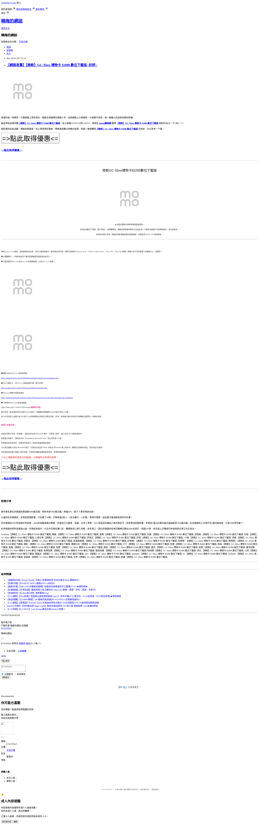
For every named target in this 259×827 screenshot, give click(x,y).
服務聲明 (155, 789)
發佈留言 (5, 677)
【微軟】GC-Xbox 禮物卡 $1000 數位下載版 (39, 123)
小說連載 (22, 651)
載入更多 (5, 661)
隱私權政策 (144, 789)
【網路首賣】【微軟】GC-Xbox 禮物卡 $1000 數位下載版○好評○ (51, 65)
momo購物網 (105, 123)
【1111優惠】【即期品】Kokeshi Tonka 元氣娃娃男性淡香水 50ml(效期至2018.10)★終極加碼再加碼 (52, 603)
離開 (15, 822)
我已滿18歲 (6, 822)
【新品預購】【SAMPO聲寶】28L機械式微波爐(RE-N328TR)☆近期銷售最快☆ (43, 599)
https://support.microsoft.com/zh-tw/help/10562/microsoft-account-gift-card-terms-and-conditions (37, 398)
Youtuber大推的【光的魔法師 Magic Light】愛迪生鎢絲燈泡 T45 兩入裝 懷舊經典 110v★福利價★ (52, 606)
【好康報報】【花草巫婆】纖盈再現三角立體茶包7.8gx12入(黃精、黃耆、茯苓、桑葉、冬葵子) (51, 590)
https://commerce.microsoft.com (33, 438)
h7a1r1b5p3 (6, 628)
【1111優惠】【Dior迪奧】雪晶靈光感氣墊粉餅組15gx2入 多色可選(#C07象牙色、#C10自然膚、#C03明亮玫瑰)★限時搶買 (63, 596)
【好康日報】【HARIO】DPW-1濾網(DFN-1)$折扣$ (30, 583)
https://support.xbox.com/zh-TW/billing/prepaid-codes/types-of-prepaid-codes (30, 378)
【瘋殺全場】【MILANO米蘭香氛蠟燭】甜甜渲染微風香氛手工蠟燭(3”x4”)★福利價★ (47, 586)
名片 (8, 53)
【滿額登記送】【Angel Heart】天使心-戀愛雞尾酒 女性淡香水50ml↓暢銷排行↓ (43, 580)
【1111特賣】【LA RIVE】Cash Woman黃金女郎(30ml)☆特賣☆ (35, 609)
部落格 (9, 50)
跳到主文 (5, 28)
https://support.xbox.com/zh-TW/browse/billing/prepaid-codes (24, 388)
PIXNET (109, 789)
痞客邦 (22, 643)
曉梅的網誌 (12, 20)
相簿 (8, 47)
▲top (3, 656)
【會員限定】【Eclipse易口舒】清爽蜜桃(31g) (27, 593)
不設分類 (23, 42)
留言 (28, 643)
